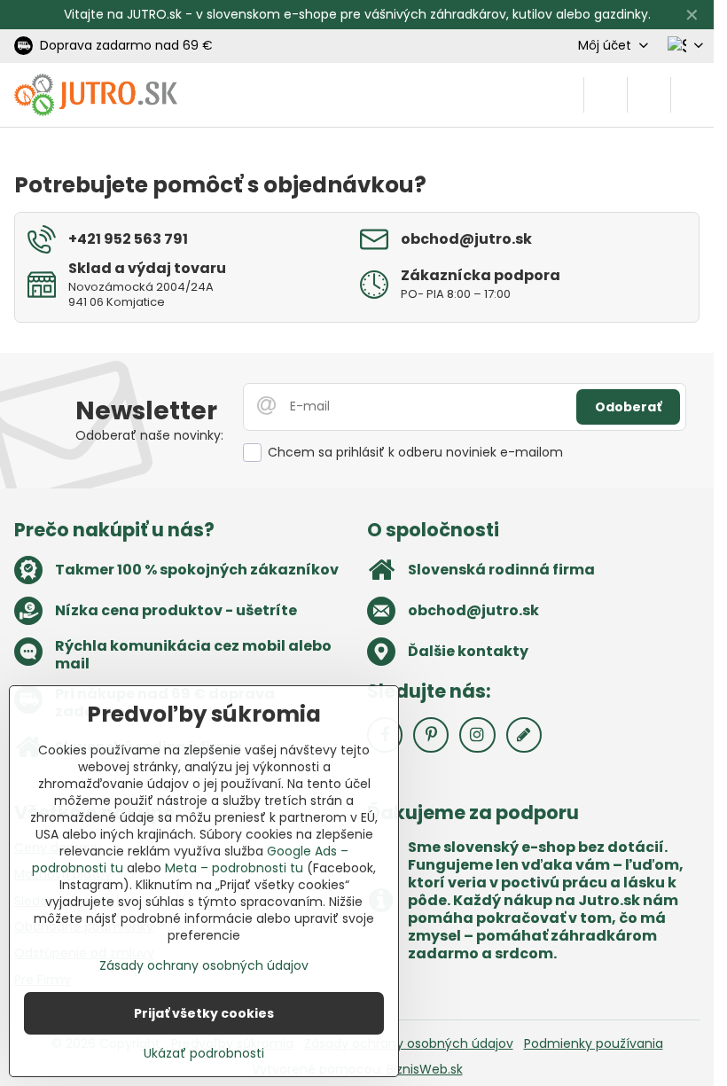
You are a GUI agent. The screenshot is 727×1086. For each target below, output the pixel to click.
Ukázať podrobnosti (204, 1053)
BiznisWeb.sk (425, 1069)
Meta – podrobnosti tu (234, 868)
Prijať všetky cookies (204, 1013)
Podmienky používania (593, 1043)
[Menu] (692, 95)
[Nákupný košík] (649, 95)
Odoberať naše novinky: (149, 435)
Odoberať (628, 407)
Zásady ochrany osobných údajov (408, 1043)
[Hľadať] (605, 95)
